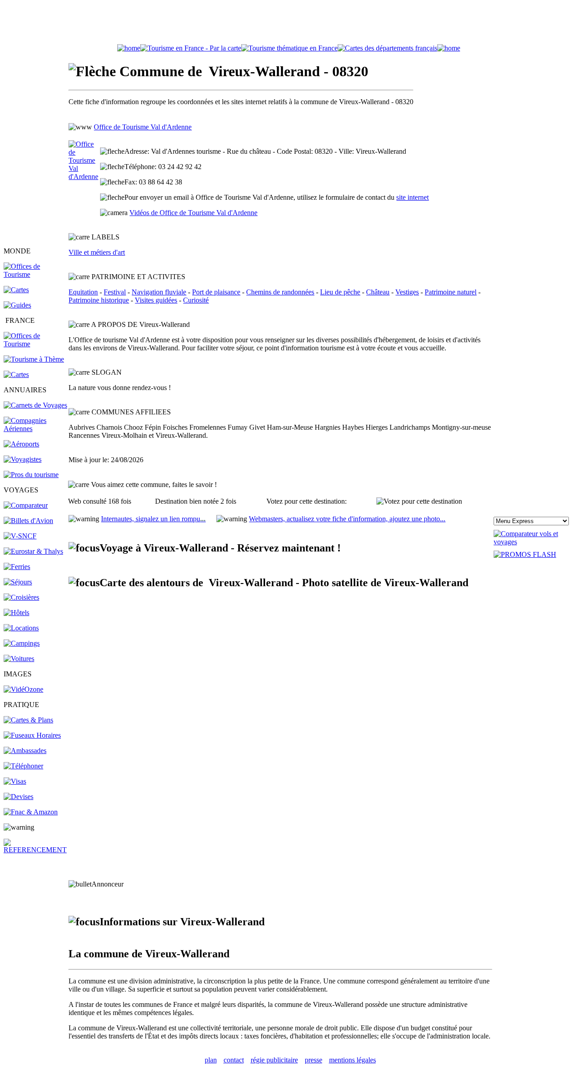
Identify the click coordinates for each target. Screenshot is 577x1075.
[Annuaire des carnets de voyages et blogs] (35, 405)
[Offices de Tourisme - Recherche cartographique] (190, 48)
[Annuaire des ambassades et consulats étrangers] (25, 750)
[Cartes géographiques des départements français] (16, 374)
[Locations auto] (19, 658)
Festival (115, 292)
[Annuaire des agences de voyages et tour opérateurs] (22, 459)
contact (234, 1060)
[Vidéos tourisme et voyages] (23, 689)
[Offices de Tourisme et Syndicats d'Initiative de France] (35, 344)
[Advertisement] (288, 24)
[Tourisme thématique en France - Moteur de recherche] (289, 48)
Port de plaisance (216, 292)
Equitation (83, 292)
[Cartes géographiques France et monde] (28, 720)
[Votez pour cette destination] (419, 501)
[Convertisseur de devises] (18, 796)
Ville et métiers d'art (97, 252)
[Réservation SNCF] (20, 536)
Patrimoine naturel (450, 292)
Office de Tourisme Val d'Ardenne (143, 127)
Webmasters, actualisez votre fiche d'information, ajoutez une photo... (347, 519)
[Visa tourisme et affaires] (15, 781)
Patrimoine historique (99, 300)
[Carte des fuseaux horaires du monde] (32, 735)
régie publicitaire (274, 1060)
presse (313, 1060)
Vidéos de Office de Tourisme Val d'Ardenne (193, 212)
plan (211, 1060)
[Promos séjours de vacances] (18, 582)
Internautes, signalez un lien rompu (153, 519)
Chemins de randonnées (280, 292)
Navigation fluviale (159, 292)
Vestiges (407, 292)
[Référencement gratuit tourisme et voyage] (35, 850)
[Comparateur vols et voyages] (26, 505)
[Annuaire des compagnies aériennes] (35, 428)
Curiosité (196, 300)
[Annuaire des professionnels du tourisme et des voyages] (31, 474)
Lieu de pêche (340, 292)
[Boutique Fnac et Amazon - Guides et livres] (31, 812)
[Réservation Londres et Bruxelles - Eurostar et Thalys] (33, 551)
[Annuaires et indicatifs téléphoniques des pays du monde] (23, 766)
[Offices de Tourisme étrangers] (35, 274)
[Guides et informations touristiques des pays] (17, 305)
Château (377, 292)
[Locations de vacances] (21, 628)
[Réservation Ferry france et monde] (17, 566)
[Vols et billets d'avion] (28, 520)
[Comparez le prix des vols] (533, 542)
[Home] (128, 48)
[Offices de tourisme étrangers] (387, 48)
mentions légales (352, 1060)
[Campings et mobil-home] (22, 643)
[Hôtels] (16, 612)
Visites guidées (156, 300)
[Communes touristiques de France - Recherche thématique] (34, 359)
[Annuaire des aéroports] (21, 444)
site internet (412, 197)
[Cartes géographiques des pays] (16, 290)
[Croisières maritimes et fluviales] (21, 597)
